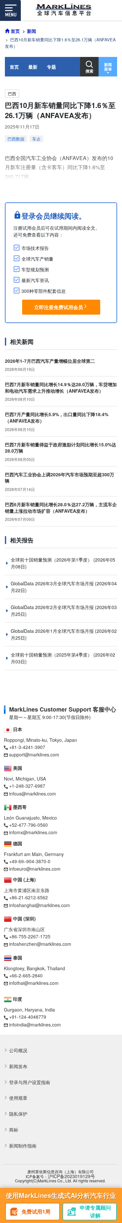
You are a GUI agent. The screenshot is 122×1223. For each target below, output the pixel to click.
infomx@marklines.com (33, 832)
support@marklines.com (34, 754)
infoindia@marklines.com (35, 1024)
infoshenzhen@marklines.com (40, 944)
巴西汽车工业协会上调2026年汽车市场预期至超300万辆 (59, 477)
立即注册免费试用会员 (58, 307)
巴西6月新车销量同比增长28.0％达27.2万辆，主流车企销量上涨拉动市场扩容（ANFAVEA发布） (61, 507)
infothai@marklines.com (34, 983)
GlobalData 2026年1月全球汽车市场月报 (53, 631)
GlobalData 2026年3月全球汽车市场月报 (53, 583)
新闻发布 (18, 1066)
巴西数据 (15, 139)
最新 (32, 66)
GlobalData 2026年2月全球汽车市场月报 (53, 607)
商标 (13, 1130)
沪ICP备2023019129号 (71, 1176)
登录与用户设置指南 (29, 1082)
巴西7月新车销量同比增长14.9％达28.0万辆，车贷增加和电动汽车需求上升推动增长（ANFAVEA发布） (61, 387)
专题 (51, 66)
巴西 (12, 93)
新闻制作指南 (22, 1145)
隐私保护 (18, 1114)
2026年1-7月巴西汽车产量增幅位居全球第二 (50, 361)
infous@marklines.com (32, 793)
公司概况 (18, 1050)
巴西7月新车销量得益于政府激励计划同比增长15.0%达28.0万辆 (60, 447)
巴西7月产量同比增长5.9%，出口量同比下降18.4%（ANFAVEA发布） (56, 417)
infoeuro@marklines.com (35, 868)
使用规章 (18, 1098)
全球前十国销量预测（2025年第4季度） (52, 654)
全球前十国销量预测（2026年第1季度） (52, 559)
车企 (36, 139)
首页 (14, 66)
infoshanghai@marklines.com (39, 905)
